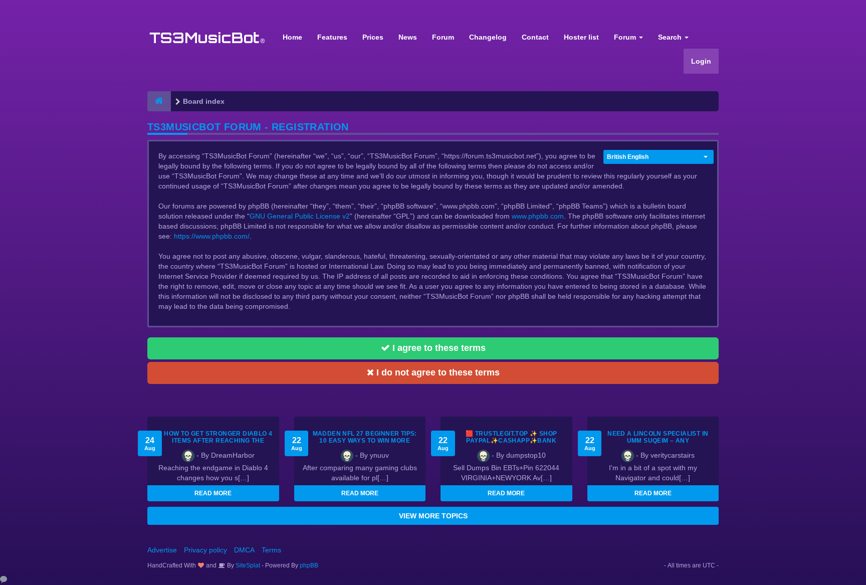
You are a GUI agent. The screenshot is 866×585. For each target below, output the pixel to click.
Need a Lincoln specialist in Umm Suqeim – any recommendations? (657, 440)
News (407, 37)
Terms (271, 550)
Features (332, 37)
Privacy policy (205, 550)
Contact (535, 37)
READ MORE (213, 493)
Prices (372, 37)
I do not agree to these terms (437, 372)
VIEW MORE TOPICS (433, 516)
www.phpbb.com (538, 216)
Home (292, 37)
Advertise (162, 550)
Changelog (488, 37)
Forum (443, 37)
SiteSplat (247, 565)
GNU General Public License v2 (300, 216)
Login (701, 61)
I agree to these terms (438, 348)
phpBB (309, 565)
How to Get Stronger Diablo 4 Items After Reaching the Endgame (218, 440)
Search (671, 37)
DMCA (244, 550)
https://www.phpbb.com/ (212, 236)
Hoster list (581, 37)
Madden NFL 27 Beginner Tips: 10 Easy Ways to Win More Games (365, 440)
